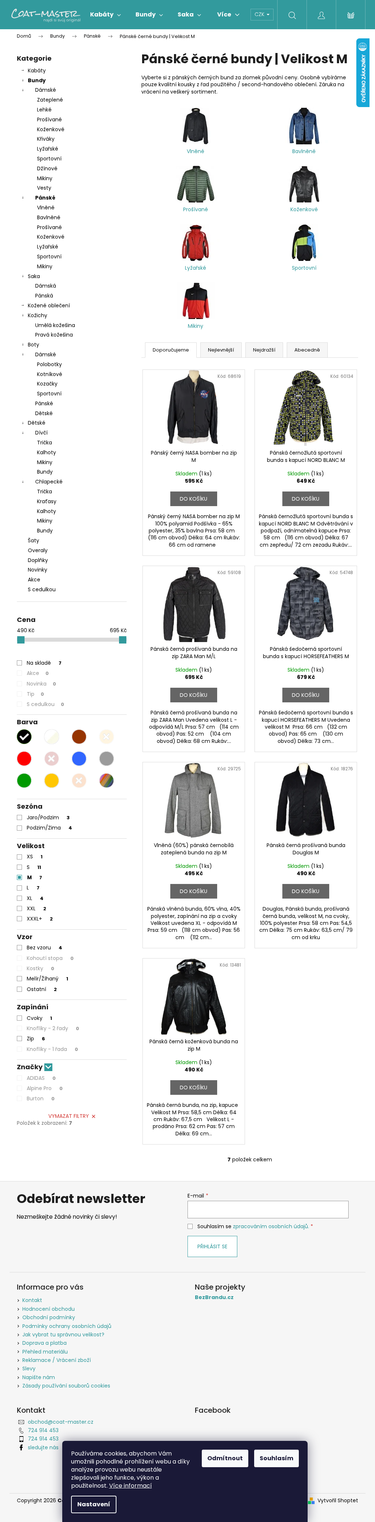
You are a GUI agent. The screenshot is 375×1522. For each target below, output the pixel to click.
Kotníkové (49, 374)
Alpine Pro (45, 1088)
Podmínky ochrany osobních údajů (66, 1326)
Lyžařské (47, 148)
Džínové (47, 168)
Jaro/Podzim (48, 817)
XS (34, 856)
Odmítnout (225, 1458)
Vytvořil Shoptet (338, 1500)
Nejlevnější (221, 349)
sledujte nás (43, 1447)
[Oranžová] (79, 780)
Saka (34, 276)
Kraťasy (46, 501)
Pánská (44, 295)
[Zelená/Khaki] (24, 780)
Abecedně (307, 349)
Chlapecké (49, 481)
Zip (36, 1038)
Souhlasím (276, 1458)
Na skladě (44, 663)
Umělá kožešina (55, 325)
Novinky (37, 569)
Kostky (40, 968)
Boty (33, 344)
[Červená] (24, 758)
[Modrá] (79, 758)
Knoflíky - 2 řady (53, 1028)
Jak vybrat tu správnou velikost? (63, 1334)
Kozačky (47, 383)
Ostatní (42, 989)
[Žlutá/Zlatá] (51, 780)
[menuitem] (105, 14)
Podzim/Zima (49, 827)
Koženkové (50, 129)
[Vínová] (51, 758)
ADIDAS (41, 1078)
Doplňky (38, 560)
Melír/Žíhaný (47, 978)
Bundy (37, 80)
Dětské (44, 413)
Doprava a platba (44, 1343)
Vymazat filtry (68, 1116)
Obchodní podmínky (48, 1317)
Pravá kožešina (54, 334)
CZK (260, 14)
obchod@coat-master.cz (60, 1422)
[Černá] (24, 736)
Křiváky (46, 139)
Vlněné (46, 207)
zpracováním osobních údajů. (271, 1226)
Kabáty (37, 70)
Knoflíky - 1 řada (52, 1049)
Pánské (45, 197)
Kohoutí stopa (50, 958)
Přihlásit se (212, 1246)
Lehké (44, 109)
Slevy (29, 1368)
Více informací (130, 1485)
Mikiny (44, 178)
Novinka (41, 683)
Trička (44, 442)
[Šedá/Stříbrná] (106, 758)
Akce (34, 579)
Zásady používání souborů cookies (66, 1385)
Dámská (45, 285)
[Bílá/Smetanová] (51, 736)
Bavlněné (48, 217)
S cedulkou (42, 589)
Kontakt (32, 1300)
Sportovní (49, 158)
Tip (35, 694)
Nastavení (93, 1504)
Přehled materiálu (45, 1351)
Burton (41, 1098)
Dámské (45, 90)
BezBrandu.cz (214, 1297)
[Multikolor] (106, 780)
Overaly (38, 550)
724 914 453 (43, 1430)
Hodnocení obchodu (48, 1309)
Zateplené (50, 99)
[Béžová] (106, 736)
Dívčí (41, 432)
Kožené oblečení (49, 305)
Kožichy (37, 315)
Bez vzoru (44, 947)
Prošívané (49, 119)
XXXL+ (40, 918)
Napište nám (38, 1377)
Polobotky (49, 364)
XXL (36, 908)
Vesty (44, 187)
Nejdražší (264, 349)
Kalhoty (46, 452)
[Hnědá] (79, 736)
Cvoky (39, 1018)
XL (35, 898)
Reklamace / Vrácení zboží (56, 1360)
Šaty (33, 540)
